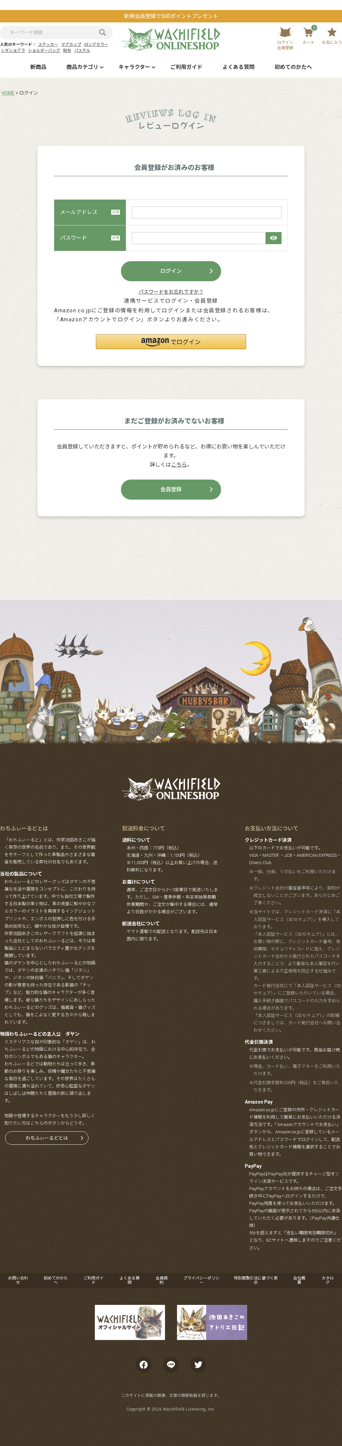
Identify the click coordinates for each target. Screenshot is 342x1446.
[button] (171, 341)
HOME (8, 93)
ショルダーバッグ (44, 50)
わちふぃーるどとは (47, 1138)
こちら (179, 464)
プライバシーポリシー (201, 1280)
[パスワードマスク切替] (274, 238)
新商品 (38, 67)
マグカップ (71, 44)
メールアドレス (79, 212)
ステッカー (48, 44)
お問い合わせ (18, 1280)
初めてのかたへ (293, 67)
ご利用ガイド (186, 67)
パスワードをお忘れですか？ (171, 292)
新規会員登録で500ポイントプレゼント (171, 16)
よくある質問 (238, 67)
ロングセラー (96, 44)
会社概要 (299, 1280)
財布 (67, 50)
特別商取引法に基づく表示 (256, 1280)
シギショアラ (13, 50)
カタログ (328, 1280)
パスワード (73, 238)
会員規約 (162, 1280)
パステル (82, 50)
